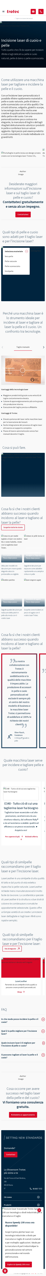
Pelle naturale (11, 261)
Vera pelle (9, 256)
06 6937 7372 (37, 1189)
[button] (5, 1271)
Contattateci (23, 214)
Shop (19, 992)
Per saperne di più (12, 836)
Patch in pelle (11, 601)
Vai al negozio (10, 948)
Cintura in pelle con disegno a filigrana (34, 556)
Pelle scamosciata (12, 266)
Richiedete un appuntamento (23, 1115)
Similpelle (9, 271)
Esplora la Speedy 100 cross (18, 1264)
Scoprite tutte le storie (13, 527)
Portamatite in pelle (11, 556)
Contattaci (10, 1154)
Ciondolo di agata (34, 601)
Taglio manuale (23, 347)
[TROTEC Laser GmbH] (13, 11)
